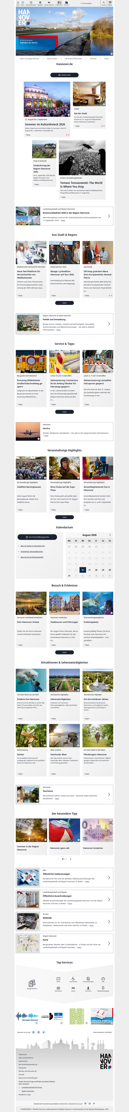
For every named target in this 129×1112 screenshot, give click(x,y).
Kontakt (21, 1074)
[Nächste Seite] (71, 859)
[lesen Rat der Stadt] (89, 105)
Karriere (66, 5)
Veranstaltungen (31, 5)
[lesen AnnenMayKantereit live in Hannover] (98, 484)
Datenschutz (23, 1061)
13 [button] (89, 558)
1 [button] (103, 546)
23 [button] (110, 564)
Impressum (23, 1054)
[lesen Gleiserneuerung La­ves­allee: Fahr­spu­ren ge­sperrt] (98, 378)
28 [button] (76, 546)
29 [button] (83, 546)
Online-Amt (59, 5)
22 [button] (103, 564)
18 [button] (76, 564)
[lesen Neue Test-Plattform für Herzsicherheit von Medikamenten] (31, 269)
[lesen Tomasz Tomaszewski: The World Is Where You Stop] (82, 170)
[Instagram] (39, 1032)
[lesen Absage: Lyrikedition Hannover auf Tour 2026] (64, 269)
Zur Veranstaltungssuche (39, 537)
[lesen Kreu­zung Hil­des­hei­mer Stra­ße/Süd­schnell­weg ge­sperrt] (31, 378)
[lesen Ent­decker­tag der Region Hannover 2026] (44, 163)
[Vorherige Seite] (58, 859)
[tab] (62, 859)
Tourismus (93, 59)
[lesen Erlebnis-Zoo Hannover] (31, 695)
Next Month (110, 535)
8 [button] (103, 552)
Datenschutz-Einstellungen (28, 1078)
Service (107, 59)
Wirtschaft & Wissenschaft (73, 59)
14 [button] (96, 558)
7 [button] (96, 552)
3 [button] (69, 552)
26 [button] (83, 570)
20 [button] (89, 564)
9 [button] (109, 552)
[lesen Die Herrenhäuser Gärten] (98, 695)
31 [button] (96, 546)
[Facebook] (33, 1032)
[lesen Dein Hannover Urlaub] (31, 619)
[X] (44, 1032)
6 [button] (89, 552)
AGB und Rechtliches (26, 1058)
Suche (104, 5)
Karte (22, 5)
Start (18, 5)
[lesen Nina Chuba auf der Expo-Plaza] (64, 484)
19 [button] (83, 564)
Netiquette (22, 1068)
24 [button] (69, 570)
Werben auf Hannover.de (28, 1071)
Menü (110, 5)
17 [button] (69, 564)
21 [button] (96, 564)
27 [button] (69, 546)
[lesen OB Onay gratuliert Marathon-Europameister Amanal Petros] (98, 269)
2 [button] (109, 546)
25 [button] (76, 570)
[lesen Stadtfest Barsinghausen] (31, 484)
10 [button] (69, 558)
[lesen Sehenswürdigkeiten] (64, 695)
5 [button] (82, 552)
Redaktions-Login (25, 1094)
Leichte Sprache (49, 5)
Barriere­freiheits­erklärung (28, 1064)
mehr (64, 303)
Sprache (40, 5)
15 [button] (103, 558)
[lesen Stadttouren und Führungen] (64, 619)
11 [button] (76, 558)
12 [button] (83, 558)
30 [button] (89, 546)
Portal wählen (87, 3)
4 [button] (76, 552)
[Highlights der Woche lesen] (64, 31)
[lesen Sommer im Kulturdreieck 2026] (47, 109)
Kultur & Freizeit (52, 59)
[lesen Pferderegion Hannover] (98, 750)
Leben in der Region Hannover (29, 59)
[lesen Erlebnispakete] (98, 619)
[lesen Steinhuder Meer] (64, 750)
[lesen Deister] (31, 750)
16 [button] (110, 558)
